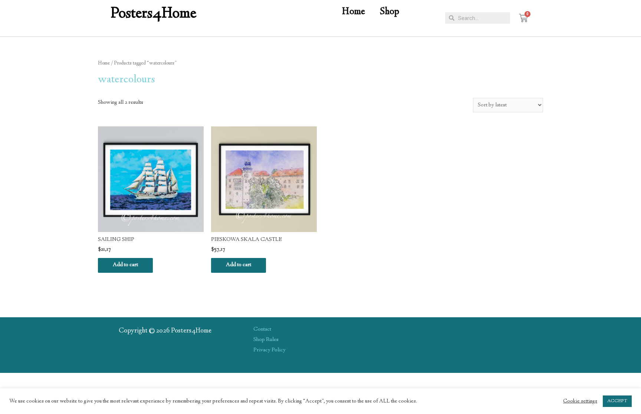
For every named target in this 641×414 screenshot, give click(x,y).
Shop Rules (266, 340)
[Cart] (523, 18)
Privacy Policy (269, 350)
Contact (262, 329)
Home (353, 12)
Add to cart (125, 265)
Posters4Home (154, 14)
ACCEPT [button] (617, 401)
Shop (389, 12)
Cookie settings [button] (580, 401)
